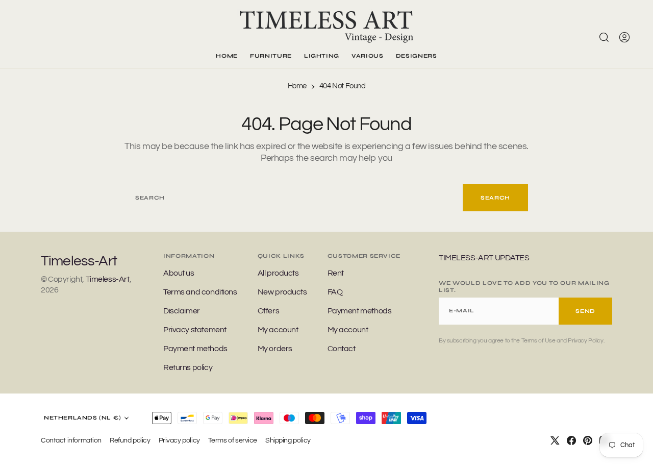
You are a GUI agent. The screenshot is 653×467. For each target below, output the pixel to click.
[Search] (604, 37)
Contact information (71, 440)
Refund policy (130, 440)
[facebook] (571, 440)
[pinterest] (588, 440)
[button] (624, 37)
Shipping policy (288, 440)
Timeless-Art (108, 279)
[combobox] (294, 197)
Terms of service (232, 440)
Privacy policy (179, 440)
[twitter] (555, 440)
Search (495, 197)
